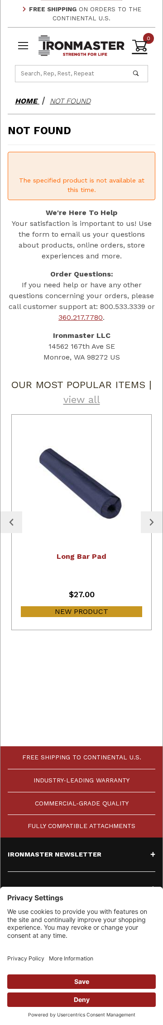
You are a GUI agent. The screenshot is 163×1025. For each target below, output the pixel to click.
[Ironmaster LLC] (81, 45)
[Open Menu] (23, 46)
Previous (11, 522)
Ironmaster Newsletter (54, 854)
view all (81, 399)
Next (152, 522)
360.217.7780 (80, 317)
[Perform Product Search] (136, 74)
